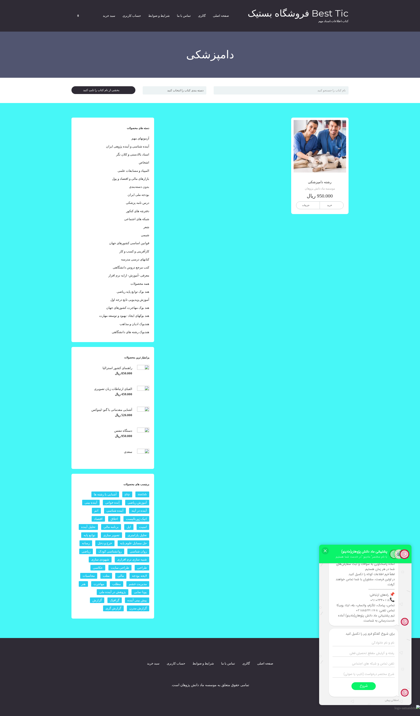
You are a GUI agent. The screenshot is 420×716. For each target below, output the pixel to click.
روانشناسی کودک (110, 551)
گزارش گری (113, 608)
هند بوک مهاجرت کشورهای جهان (127, 308)
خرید (329, 205)
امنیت (143, 527)
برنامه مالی (111, 527)
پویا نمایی (140, 592)
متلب (106, 576)
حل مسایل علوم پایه (133, 543)
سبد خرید (109, 15)
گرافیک (114, 600)
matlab (142, 494)
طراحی (142, 567)
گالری (202, 15)
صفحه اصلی (221, 15)
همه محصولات (140, 283)
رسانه (86, 543)
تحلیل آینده (88, 527)
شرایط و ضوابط (159, 15)
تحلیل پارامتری (137, 535)
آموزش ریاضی (137, 502)
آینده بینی (91, 502)
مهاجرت (99, 584)
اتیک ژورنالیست (136, 519)
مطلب (116, 584)
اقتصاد (98, 519)
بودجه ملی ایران (138, 195)
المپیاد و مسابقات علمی (133, 171)
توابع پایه (89, 535)
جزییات (305, 205)
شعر (146, 227)
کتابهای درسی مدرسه (135, 259)
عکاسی (98, 567)
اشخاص (144, 162)
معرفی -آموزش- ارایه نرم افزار (128, 275)
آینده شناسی (114, 510)
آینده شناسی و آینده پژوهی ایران (127, 146)
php (127, 494)
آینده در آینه (139, 510)
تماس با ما (184, 15)
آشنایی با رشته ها (105, 494)
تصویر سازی (111, 535)
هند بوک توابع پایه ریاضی (133, 291)
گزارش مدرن (138, 608)
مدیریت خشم (138, 584)
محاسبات (89, 576)
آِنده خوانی (112, 502)
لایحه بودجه (139, 576)
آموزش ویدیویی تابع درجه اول (129, 300)
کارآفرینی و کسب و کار (134, 251)
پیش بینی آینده (137, 600)
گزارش (97, 600)
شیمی (145, 235)
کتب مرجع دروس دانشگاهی (131, 267)
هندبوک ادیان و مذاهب (134, 324)
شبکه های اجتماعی (136, 219)
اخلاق (114, 519)
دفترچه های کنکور (137, 211)
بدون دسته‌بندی (139, 187)
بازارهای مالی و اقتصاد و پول (130, 179)
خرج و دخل (105, 543)
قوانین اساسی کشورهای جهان (129, 243)
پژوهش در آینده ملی (112, 592)
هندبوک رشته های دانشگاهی (130, 332)
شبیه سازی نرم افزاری (132, 559)
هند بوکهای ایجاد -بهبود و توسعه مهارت (124, 316)
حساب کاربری (131, 15)
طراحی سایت (120, 567)
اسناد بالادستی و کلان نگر (132, 154)
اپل (129, 527)
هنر (83, 584)
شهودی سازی (100, 559)
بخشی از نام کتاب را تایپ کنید (102, 90)
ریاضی (86, 551)
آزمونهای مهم (140, 138)
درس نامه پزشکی (137, 203)
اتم (96, 510)
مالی (121, 576)
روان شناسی (138, 551)
